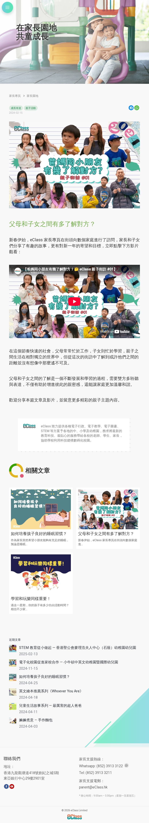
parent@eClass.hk (93, 787)
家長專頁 (15, 96)
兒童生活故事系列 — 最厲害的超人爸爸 (50, 705)
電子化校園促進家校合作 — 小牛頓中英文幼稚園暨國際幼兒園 (68, 662)
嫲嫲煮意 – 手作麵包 (36, 720)
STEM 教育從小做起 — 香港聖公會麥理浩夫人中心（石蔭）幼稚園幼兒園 (77, 647)
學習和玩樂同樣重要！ (31, 598)
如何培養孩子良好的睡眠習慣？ (39, 533)
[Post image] (12, 648)
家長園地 (32, 96)
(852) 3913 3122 (109, 766)
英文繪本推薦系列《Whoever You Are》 (51, 691)
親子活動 (31, 108)
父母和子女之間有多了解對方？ (106, 533)
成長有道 (16, 108)
